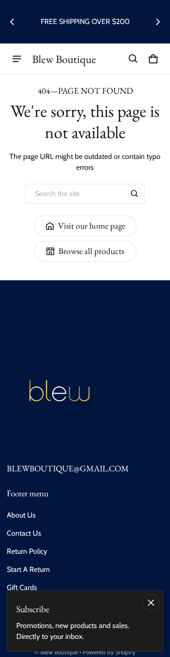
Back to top (26, 288)
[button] (133, 59)
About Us (21, 515)
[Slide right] (157, 21)
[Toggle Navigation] (17, 59)
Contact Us (24, 533)
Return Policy (27, 551)
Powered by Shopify (109, 652)
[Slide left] (12, 21)
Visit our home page (91, 225)
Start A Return (28, 569)
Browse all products (91, 251)
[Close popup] (151, 603)
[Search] (135, 194)
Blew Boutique (59, 652)
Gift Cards (22, 587)
